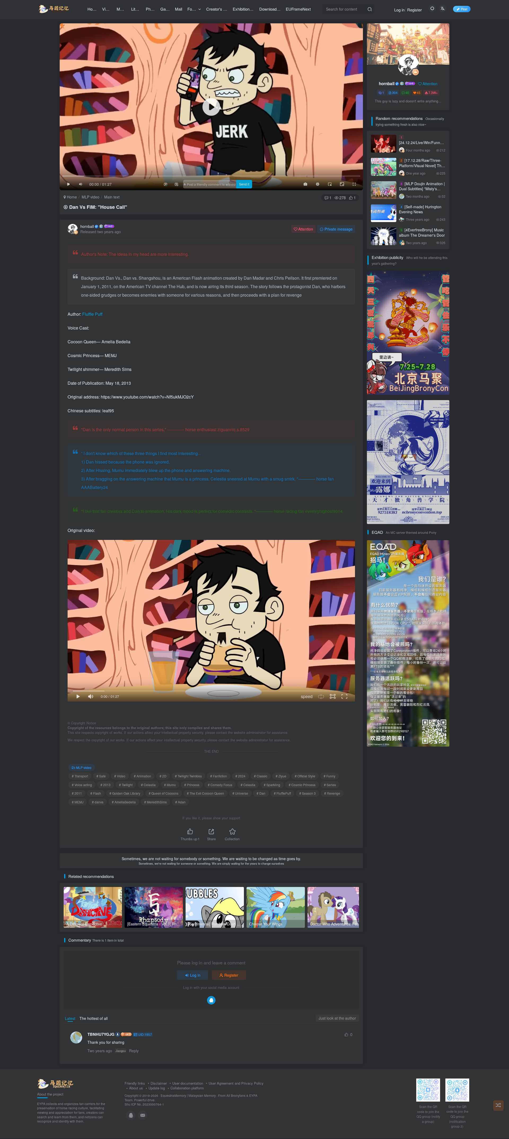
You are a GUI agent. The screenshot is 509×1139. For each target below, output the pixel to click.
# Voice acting (82, 784)
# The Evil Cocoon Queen (205, 793)
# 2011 (77, 793)
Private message (338, 229)
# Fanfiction (218, 776)
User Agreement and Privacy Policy (236, 1083)
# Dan (261, 793)
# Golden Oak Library (124, 793)
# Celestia (148, 784)
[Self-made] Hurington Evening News (420, 209)
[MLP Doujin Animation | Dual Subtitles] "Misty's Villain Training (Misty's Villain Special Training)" (422, 191)
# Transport (80, 776)
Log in (399, 9)
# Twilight (126, 784)
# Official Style (305, 776)
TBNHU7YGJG (101, 1034)
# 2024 (240, 776)
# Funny (329, 776)
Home (71, 197)
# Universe (240, 793)
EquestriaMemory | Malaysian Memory (188, 1095)
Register (414, 9)
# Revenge (332, 793)
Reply (134, 1050)
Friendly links (135, 1083)
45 (418, 92)
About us (136, 1087)
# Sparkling (272, 784)
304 (395, 92)
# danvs (97, 802)
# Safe (101, 776)
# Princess (191, 784)
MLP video (90, 197)
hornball (87, 226)
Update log (156, 1087)
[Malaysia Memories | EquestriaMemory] (55, 1083)
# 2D (163, 776)
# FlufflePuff (282, 793)
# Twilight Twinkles (188, 776)
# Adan (180, 802)
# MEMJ (78, 802)
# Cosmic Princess (302, 784)
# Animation (142, 776)
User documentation (187, 1083)
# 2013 (105, 784)
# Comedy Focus (220, 784)
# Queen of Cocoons (163, 793)
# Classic (260, 776)
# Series (330, 784)
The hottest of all (94, 1018)
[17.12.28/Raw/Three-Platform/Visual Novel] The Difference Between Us (421, 165)
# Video (119, 776)
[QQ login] (211, 1000)
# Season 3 (307, 793)
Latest (70, 1018)
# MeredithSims (155, 802)
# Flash (95, 793)
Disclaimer (159, 1083)
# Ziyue (281, 776)
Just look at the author (337, 1018)
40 (407, 92)
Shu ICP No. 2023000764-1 (144, 1104)
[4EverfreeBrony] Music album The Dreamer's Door (422, 232)
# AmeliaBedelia (124, 802)
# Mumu (170, 784)
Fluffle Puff (92, 314)
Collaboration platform (187, 1087)
